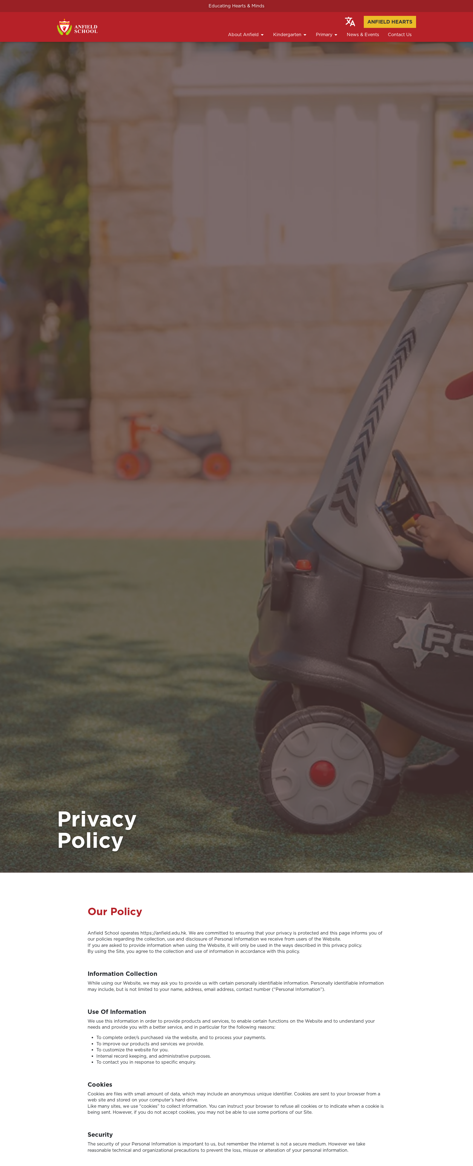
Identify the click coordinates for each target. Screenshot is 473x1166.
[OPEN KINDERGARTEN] (305, 34)
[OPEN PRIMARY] (336, 34)
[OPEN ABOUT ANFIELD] (262, 34)
